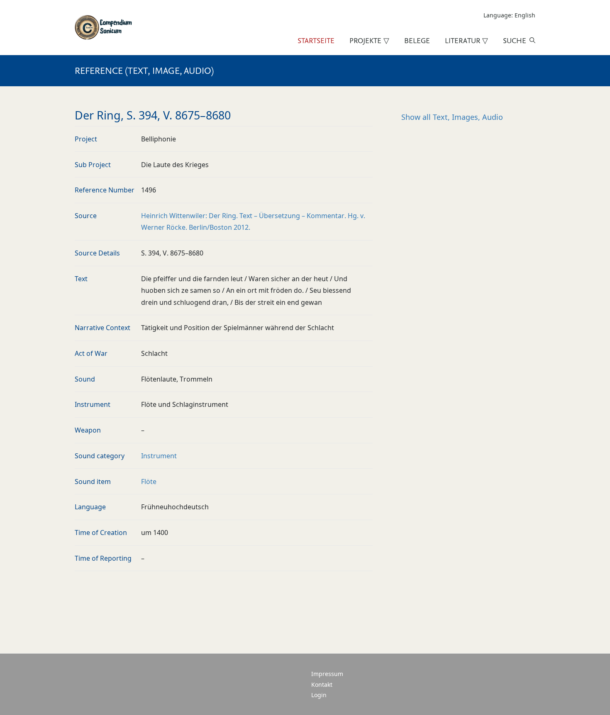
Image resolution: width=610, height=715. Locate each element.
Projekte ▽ (369, 40)
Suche (514, 40)
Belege (417, 40)
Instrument (159, 455)
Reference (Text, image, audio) (144, 70)
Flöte (148, 481)
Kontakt (321, 684)
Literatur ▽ (466, 40)
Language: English (509, 15)
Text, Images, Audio (452, 117)
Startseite (316, 40)
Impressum (327, 674)
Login (319, 695)
